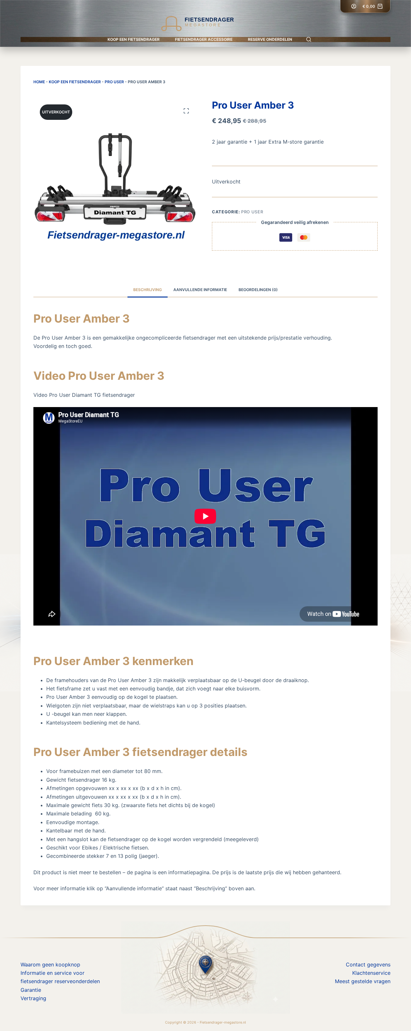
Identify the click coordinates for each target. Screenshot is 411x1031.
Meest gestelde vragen (362, 981)
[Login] (353, 6)
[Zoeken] (308, 39)
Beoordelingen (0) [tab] (258, 289)
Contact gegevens (368, 964)
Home (39, 81)
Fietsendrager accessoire (203, 39)
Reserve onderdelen (270, 39)
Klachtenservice (371, 973)
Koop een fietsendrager (134, 39)
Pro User (114, 81)
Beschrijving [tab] (147, 289)
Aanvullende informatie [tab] (200, 289)
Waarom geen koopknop (50, 964)
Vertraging (33, 998)
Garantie (31, 990)
